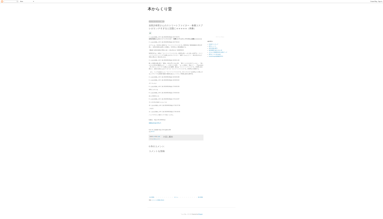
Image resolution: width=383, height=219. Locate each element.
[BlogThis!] (166, 137)
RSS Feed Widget (220, 36)
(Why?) (159, 123)
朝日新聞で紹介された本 (215, 50)
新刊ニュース (212, 46)
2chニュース (156, 139)
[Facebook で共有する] (170, 137)
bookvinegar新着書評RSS (216, 56)
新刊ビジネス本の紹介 (215, 54)
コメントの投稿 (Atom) (158, 200)
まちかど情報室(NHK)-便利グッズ (218, 52)
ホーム (176, 197)
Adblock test (152, 123)
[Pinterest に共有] (172, 137)
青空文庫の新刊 (213, 48)
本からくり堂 (160, 9)
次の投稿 (151, 197)
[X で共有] (168, 137)
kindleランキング (213, 44)
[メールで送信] (164, 137)
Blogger (200, 214)
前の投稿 (200, 197)
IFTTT (152, 131)
